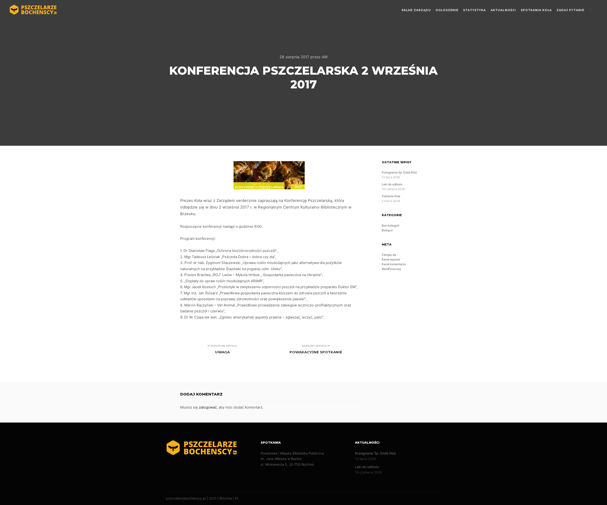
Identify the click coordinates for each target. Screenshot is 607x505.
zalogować (208, 407)
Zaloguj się (389, 254)
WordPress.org (391, 269)
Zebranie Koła (391, 196)
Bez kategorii (390, 225)
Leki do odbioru (392, 184)
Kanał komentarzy (394, 264)
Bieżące (387, 230)
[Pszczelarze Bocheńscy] (33, 10)
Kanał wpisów (391, 259)
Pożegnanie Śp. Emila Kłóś (399, 172)
